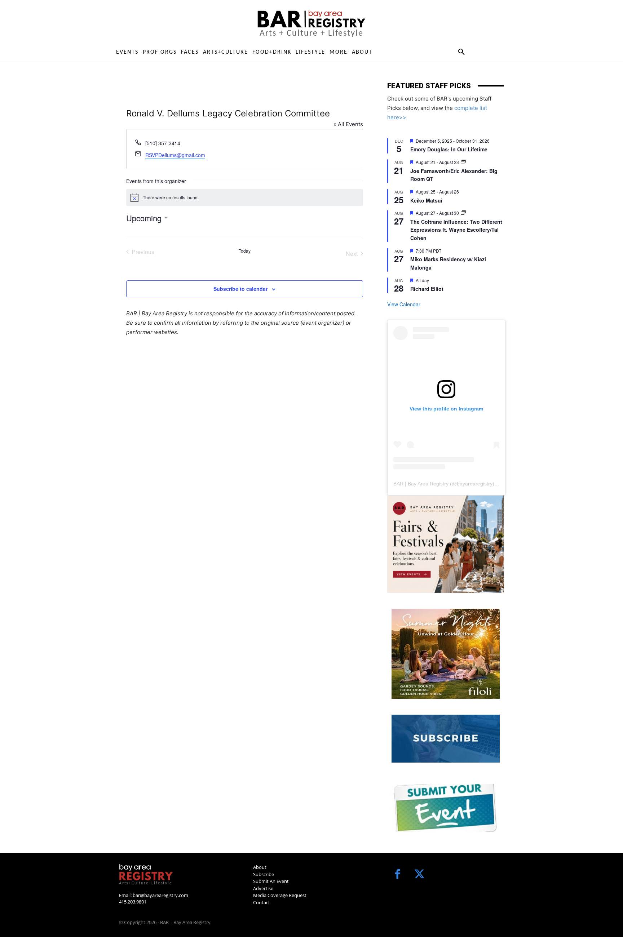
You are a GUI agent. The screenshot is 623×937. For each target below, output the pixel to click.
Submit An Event (271, 881)
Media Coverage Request (279, 895)
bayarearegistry (474, 484)
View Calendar (403, 304)
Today (245, 251)
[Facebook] (397, 875)
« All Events (348, 124)
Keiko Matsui (426, 200)
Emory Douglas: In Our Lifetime (448, 149)
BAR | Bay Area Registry (421, 484)
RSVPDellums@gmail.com (175, 155)
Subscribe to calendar (240, 288)
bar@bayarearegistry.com (160, 895)
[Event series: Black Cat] (463, 162)
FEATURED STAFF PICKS (429, 85)
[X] (419, 875)
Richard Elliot (426, 288)
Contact (261, 902)
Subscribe (263, 874)
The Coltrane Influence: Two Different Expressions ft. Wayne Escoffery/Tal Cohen (456, 229)
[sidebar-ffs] (445, 544)
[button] (461, 52)
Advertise (263, 888)
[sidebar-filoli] (446, 654)
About (259, 867)
